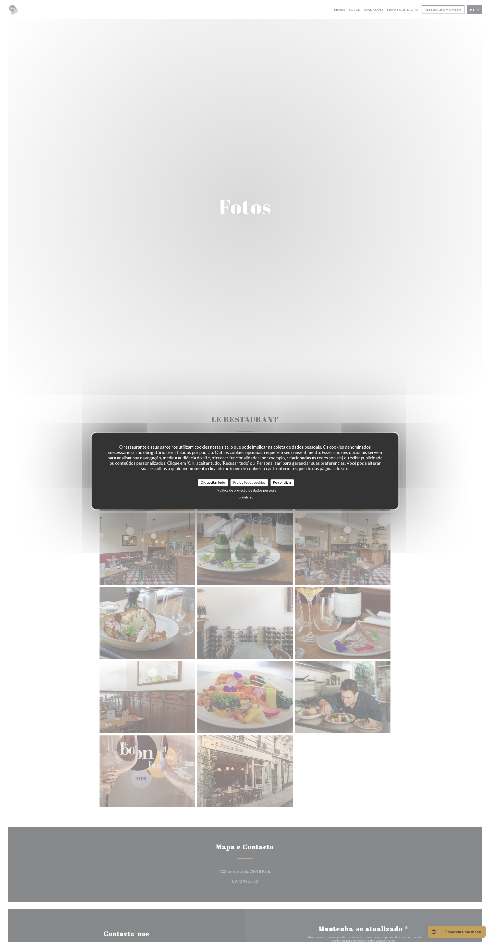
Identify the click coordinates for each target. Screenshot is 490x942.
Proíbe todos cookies (249, 482)
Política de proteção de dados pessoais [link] (246, 490)
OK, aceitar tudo (213, 482)
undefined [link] (246, 497)
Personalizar (282, 482)
